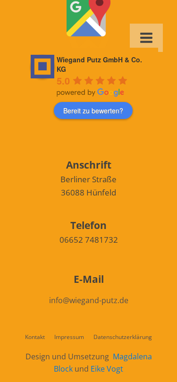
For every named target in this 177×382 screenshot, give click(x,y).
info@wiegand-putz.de (88, 300)
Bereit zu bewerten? (93, 110)
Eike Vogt (107, 369)
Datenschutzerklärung (122, 337)
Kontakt (35, 337)
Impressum (69, 337)
